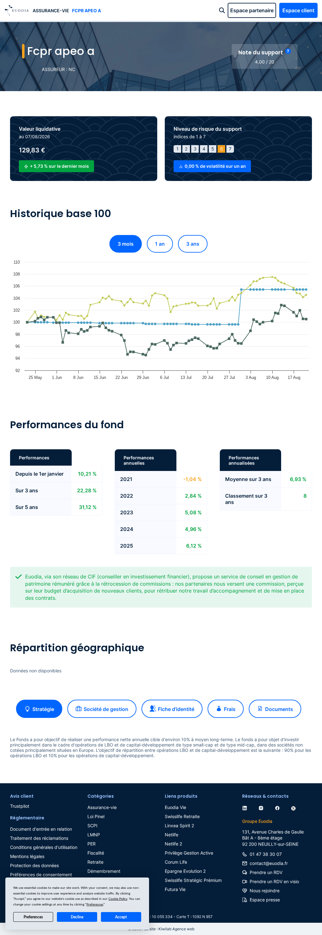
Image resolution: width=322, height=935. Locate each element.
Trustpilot (19, 806)
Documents (279, 709)
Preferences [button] (94, 904)
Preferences (33, 917)
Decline (77, 917)
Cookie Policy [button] (117, 898)
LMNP (93, 834)
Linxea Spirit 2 (179, 825)
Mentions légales (27, 856)
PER (91, 843)
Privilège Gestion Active (189, 853)
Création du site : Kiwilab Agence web (161, 929)
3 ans (192, 244)
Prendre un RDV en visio (274, 881)
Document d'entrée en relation (41, 829)
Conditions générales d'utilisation (43, 847)
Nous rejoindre (265, 890)
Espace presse (265, 899)
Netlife (171, 834)
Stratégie (43, 709)
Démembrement (103, 871)
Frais (230, 709)
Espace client (298, 10)
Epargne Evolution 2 (185, 871)
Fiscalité (95, 853)
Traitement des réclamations (39, 838)
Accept (121, 917)
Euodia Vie (175, 807)
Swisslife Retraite (182, 816)
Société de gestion (106, 709)
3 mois (126, 244)
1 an (160, 244)
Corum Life (176, 862)
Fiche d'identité (176, 709)
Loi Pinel (95, 816)
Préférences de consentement (41, 874)
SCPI (92, 825)
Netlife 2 (173, 843)
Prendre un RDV (266, 872)
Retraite (95, 862)
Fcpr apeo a (86, 10)
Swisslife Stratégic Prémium (193, 880)
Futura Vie (175, 889)
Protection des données (34, 865)
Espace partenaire (252, 10)
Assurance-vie (51, 10)
